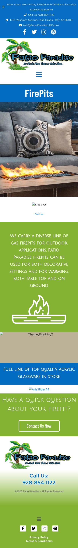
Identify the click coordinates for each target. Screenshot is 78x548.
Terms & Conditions (39, 541)
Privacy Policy (39, 537)
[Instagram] (44, 32)
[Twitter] (34, 32)
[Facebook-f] (24, 32)
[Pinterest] (53, 32)
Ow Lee (39, 214)
